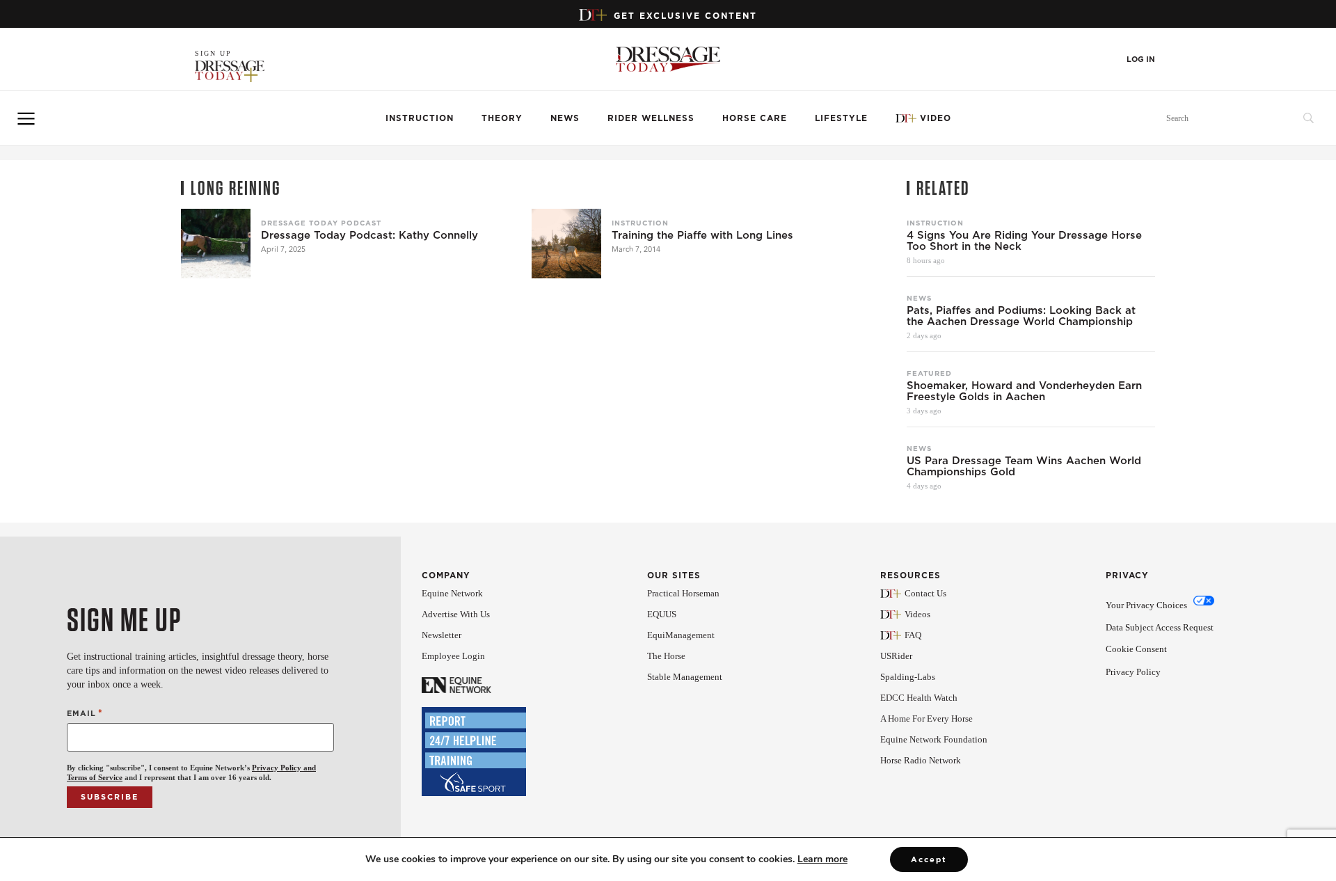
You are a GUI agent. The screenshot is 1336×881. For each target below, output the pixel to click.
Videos (917, 614)
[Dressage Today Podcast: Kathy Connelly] (215, 243)
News (565, 118)
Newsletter (441, 635)
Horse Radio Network (920, 760)
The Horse (666, 656)
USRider (896, 656)
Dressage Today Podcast (321, 222)
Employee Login (453, 656)
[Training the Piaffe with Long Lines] (566, 243)
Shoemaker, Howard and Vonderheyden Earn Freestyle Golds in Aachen (1024, 391)
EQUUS (661, 614)
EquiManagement (681, 635)
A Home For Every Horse (926, 718)
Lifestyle (841, 118)
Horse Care (754, 118)
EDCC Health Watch (918, 697)
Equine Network (452, 593)
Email (85, 712)
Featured (929, 373)
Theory (502, 118)
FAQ (913, 635)
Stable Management (684, 677)
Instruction (419, 118)
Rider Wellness (650, 118)
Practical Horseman (683, 593)
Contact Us (925, 593)
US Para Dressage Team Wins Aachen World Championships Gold (1024, 466)
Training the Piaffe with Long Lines (702, 235)
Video (935, 118)
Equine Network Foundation (933, 739)
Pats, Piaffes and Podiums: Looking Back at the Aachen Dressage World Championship (1021, 316)
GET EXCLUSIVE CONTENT (685, 15)
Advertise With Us (456, 614)
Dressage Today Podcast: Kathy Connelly (369, 235)
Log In (1141, 59)
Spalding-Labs (907, 677)
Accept (929, 859)
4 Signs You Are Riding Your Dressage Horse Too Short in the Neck (1024, 241)
